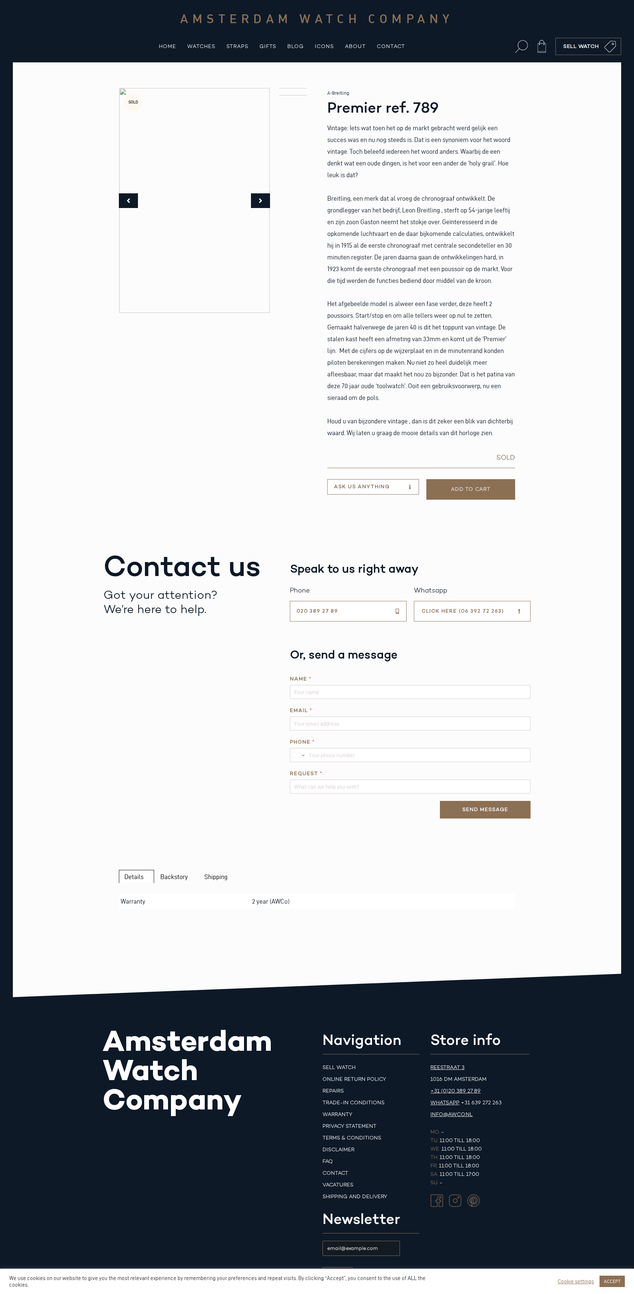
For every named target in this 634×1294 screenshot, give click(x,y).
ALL (412, 1278)
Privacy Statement (349, 1126)
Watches (201, 46)
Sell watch (339, 1067)
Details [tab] (133, 876)
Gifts (267, 46)
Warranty (337, 1114)
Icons (324, 46)
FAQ (328, 1161)
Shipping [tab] (215, 876)
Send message (485, 809)
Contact (391, 46)
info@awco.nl (451, 1114)
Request (306, 773)
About (355, 46)
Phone (302, 742)
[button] (521, 46)
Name (300, 679)
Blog (295, 46)
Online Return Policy (354, 1079)
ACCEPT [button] (612, 1281)
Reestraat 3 (447, 1067)
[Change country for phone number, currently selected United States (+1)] (298, 755)
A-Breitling (338, 93)
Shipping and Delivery (355, 1196)
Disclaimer (338, 1150)
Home (167, 46)
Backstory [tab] (174, 876)
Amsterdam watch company (317, 18)
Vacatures (338, 1185)
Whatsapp (444, 1103)
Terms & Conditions (352, 1138)
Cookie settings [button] (576, 1281)
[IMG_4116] (194, 200)
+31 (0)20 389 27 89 (455, 1091)
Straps (237, 46)
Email (301, 710)
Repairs (333, 1091)
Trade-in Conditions (354, 1103)
